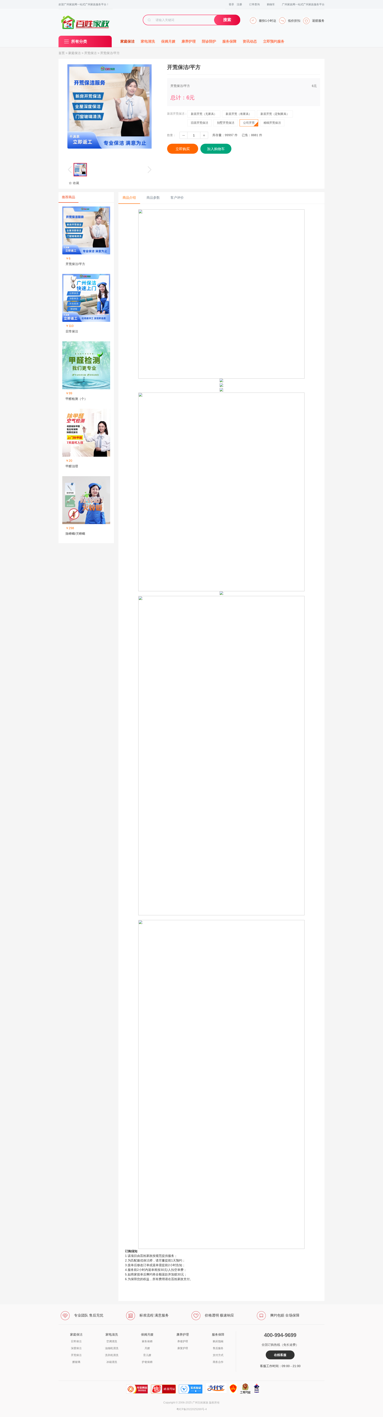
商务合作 (218, 1362)
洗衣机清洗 (111, 1355)
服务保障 (229, 41)
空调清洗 (111, 1341)
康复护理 (182, 1348)
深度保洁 (76, 1348)
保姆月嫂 (168, 41)
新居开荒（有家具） (239, 114)
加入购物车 (216, 149)
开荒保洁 (90, 53)
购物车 (271, 4)
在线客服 (280, 1355)
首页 (62, 53)
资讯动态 (250, 41)
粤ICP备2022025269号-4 (191, 1409)
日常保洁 (76, 1341)
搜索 (227, 20)
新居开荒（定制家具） (274, 114)
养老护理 (182, 1341)
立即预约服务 (273, 41)
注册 (239, 4)
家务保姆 (147, 1341)
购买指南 (218, 1341)
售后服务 (218, 1348)
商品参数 (153, 197)
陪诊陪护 (209, 41)
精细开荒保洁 (272, 122)
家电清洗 (148, 41)
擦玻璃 (76, 1362)
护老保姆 (147, 1362)
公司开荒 (249, 122)
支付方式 (218, 1355)
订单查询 (254, 4)
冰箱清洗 (111, 1362)
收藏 (76, 183)
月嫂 (147, 1348)
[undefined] (109, 106)
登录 (231, 4)
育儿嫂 (147, 1355)
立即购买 (183, 149)
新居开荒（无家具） (204, 114)
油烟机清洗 (111, 1348)
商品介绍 (129, 197)
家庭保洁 (127, 41)
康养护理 (189, 41)
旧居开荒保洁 (199, 122)
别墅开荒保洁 (225, 122)
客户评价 (177, 197)
